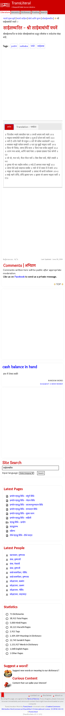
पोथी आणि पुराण (34, 18)
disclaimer (47, 695)
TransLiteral (27, 707)
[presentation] (9, 127)
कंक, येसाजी (15, 564)
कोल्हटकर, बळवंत (17, 581)
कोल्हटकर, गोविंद (17, 590)
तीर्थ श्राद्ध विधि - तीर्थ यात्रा (21, 535)
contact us (35, 695)
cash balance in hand (19, 367)
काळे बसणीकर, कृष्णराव (19, 577)
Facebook (19, 276)
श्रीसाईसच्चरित (47, 18)
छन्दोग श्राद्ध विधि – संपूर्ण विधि (22, 496)
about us (58, 695)
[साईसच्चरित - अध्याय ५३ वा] (55, 18)
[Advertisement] (32, 84)
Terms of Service (33, 699)
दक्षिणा (12, 531)
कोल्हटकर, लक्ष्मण (17, 585)
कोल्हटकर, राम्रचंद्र (18, 594)
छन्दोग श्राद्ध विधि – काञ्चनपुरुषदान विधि (26, 505)
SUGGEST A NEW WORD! (51, 383)
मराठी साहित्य (22, 18)
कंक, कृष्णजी (15, 568)
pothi (14, 46)
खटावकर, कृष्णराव (17, 555)
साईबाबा (41, 46)
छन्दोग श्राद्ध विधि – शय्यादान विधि (23, 509)
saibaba (24, 46)
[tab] (9, 127)
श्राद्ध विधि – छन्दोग (18, 522)
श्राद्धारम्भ (14, 526)
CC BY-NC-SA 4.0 (57, 709)
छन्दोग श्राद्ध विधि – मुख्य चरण (22, 513)
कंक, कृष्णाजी (15, 559)
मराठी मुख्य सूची (9, 18)
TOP (59, 284)
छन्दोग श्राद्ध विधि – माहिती (20, 518)
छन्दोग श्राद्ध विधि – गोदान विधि (22, 500)
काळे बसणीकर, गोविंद (18, 572)
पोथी (32, 46)
